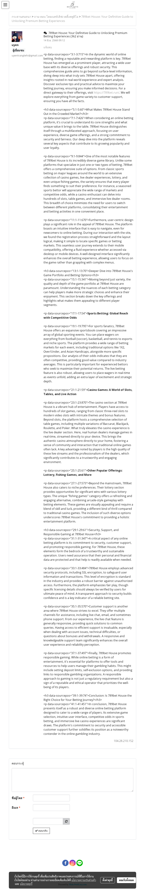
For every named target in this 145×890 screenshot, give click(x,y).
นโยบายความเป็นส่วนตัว (83, 880)
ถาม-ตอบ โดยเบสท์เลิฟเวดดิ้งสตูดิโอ (56, 17)
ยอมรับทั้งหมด (126, 880)
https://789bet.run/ (106, 92)
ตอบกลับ (43, 830)
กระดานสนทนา (21, 17)
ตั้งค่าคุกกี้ (108, 880)
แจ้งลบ (48, 47)
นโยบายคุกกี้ (26, 883)
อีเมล (16, 807)
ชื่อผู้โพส (18, 798)
